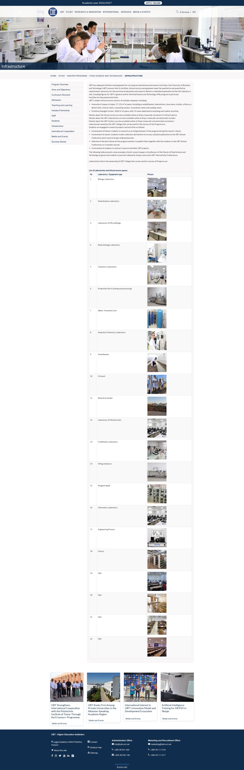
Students (56, 120)
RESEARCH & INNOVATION (88, 11)
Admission (56, 100)
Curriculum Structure (61, 94)
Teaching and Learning (62, 105)
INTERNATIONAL (111, 11)
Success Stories (59, 141)
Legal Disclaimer (122, 764)
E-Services (185, 12)
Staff (54, 115)
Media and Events (60, 136)
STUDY (69, 11)
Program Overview (60, 84)
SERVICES (126, 11)
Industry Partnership (61, 110)
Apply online (153, 3)
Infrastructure (57, 126)
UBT (62, 11)
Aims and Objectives (61, 89)
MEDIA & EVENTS (141, 11)
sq (194, 11)
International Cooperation (63, 131)
